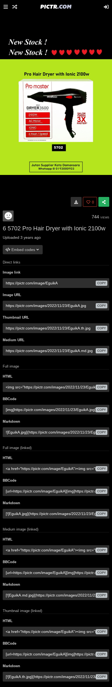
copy (101, 283)
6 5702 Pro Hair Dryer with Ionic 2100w (54, 228)
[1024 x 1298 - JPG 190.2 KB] (76, 202)
